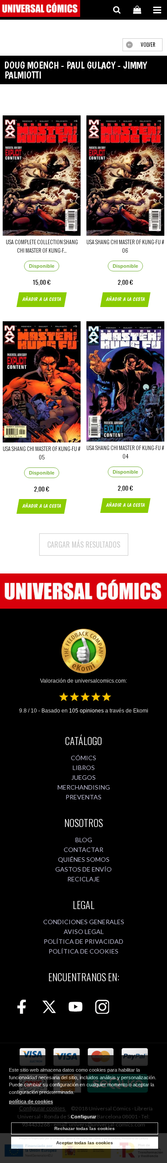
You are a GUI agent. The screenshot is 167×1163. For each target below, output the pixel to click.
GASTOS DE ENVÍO (83, 869)
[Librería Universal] (40, 10)
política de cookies (31, 1101)
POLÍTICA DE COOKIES (83, 951)
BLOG (83, 840)
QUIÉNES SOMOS (84, 859)
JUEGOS (83, 777)
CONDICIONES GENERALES (83, 921)
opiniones (86, 711)
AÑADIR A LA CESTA (41, 299)
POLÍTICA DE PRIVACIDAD (83, 941)
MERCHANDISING (83, 787)
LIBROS (84, 767)
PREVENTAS (83, 797)
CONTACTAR (83, 849)
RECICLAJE (83, 879)
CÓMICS (83, 758)
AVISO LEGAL (84, 931)
